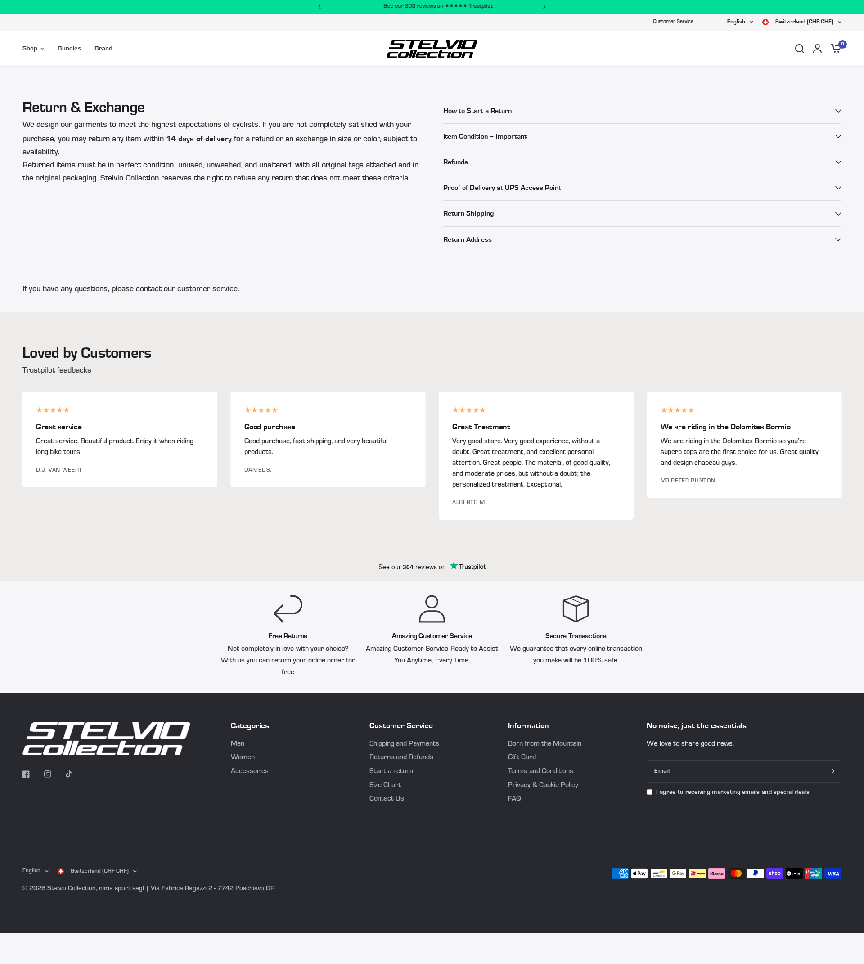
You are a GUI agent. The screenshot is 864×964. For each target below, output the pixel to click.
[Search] (800, 49)
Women (243, 757)
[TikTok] (76, 774)
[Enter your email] (831, 771)
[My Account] (817, 49)
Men (237, 744)
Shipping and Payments (404, 744)
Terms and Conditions (540, 771)
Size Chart (385, 785)
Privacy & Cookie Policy (543, 785)
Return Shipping (468, 213)
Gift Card (522, 757)
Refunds (455, 162)
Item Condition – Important (485, 136)
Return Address (467, 239)
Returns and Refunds (401, 757)
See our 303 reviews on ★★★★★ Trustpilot (432, 6)
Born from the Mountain (544, 744)
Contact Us (386, 799)
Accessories (250, 771)
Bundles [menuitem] (69, 48)
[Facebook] (32, 774)
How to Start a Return (477, 110)
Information (528, 726)
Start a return (391, 771)
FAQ (514, 799)
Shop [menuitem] (29, 48)
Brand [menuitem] (103, 48)
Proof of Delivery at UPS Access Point (502, 187)
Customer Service (673, 22)
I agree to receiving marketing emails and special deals (732, 792)
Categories (250, 726)
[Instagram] (54, 774)
